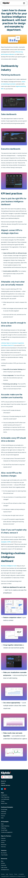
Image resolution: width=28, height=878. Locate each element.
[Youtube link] (5, 789)
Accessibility (21, 874)
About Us (3, 781)
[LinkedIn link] (2, 789)
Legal (7, 874)
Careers (3, 783)
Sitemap (2, 874)
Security (11, 874)
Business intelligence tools (8, 565)
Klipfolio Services (5, 785)
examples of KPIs (6, 542)
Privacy (15, 874)
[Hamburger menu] (24, 3)
